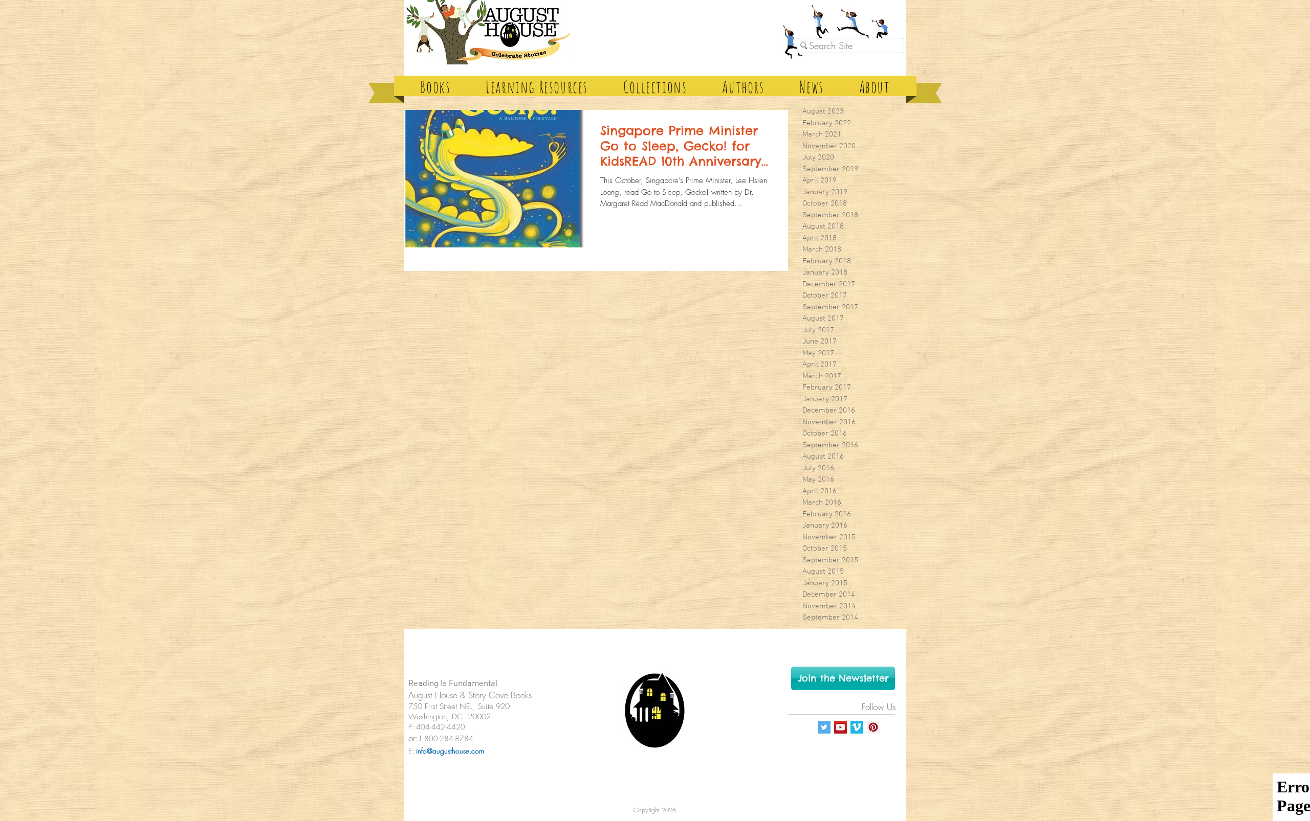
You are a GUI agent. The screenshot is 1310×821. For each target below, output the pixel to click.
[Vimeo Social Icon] (856, 727)
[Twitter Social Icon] (824, 727)
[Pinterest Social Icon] (873, 727)
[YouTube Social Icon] (840, 727)
